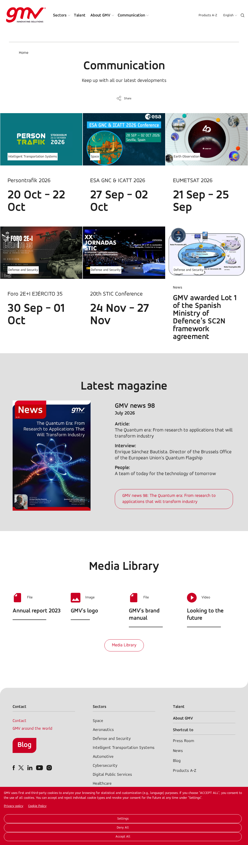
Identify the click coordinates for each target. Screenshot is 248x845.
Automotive (103, 757)
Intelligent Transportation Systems (32, 156)
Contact (19, 721)
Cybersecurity (105, 766)
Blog (24, 745)
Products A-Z (208, 15)
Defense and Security (23, 270)
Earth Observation (186, 156)
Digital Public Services (112, 775)
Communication (131, 15)
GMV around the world (32, 729)
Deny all (123, 827)
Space (95, 156)
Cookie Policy (37, 806)
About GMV (100, 15)
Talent (79, 15)
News (178, 751)
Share (128, 98)
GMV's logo (84, 611)
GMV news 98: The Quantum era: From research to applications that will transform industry (169, 499)
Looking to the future (205, 614)
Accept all (123, 836)
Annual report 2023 (37, 611)
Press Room (183, 741)
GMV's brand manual (144, 614)
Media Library (124, 645)
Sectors (60, 15)
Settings (123, 819)
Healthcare (102, 784)
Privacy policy (13, 806)
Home (23, 53)
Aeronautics (103, 730)
